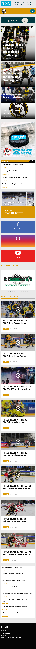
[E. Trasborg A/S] (18, 280)
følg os (18, 243)
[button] (32, 11)
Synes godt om (18, 229)
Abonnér (18, 258)
